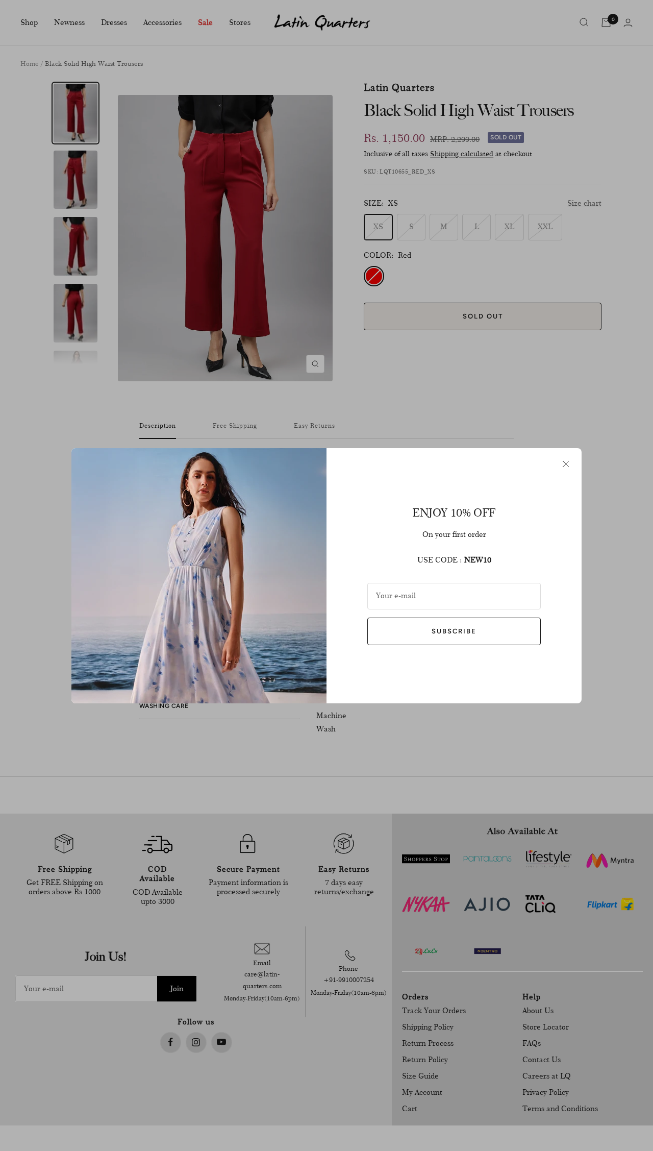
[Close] (565, 464)
